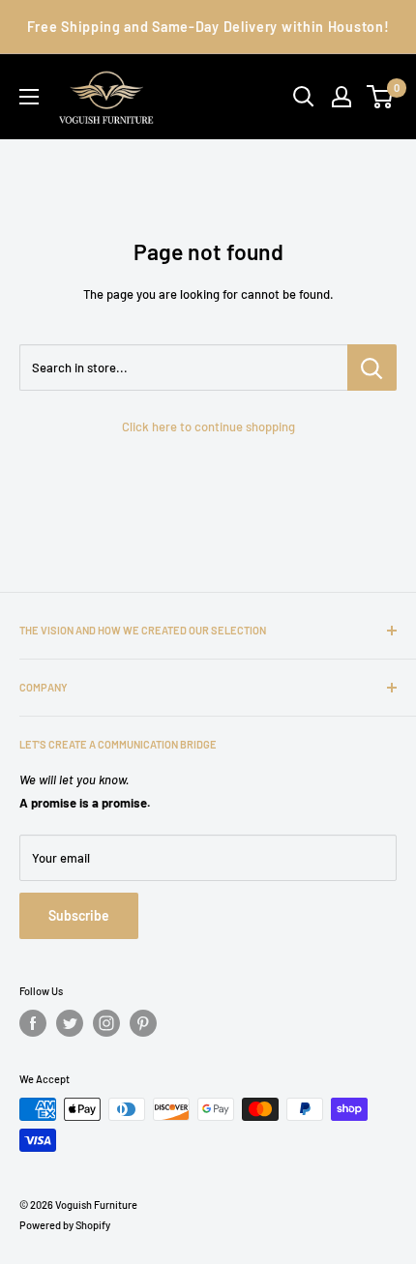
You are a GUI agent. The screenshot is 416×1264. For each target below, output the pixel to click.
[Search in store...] (372, 367)
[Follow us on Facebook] (32, 1023)
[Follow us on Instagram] (106, 1023)
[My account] (341, 96)
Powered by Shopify (64, 1225)
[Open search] (303, 96)
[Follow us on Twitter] (69, 1023)
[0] (381, 96)
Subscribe (78, 915)
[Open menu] (29, 96)
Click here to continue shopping (208, 426)
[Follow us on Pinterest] (143, 1023)
